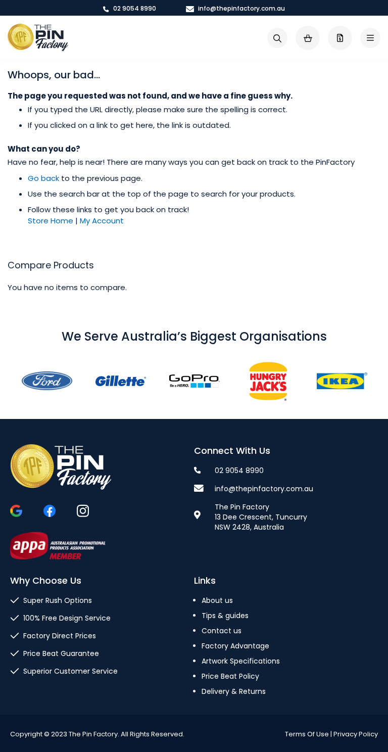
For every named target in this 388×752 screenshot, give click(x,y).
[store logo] (38, 38)
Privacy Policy (355, 734)
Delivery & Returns (234, 691)
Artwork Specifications (241, 661)
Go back (43, 178)
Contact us (221, 631)
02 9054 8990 (134, 8)
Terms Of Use (307, 734)
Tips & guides (225, 615)
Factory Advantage (235, 646)
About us (217, 600)
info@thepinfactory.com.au (241, 8)
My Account (102, 220)
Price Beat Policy (230, 676)
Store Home (50, 220)
